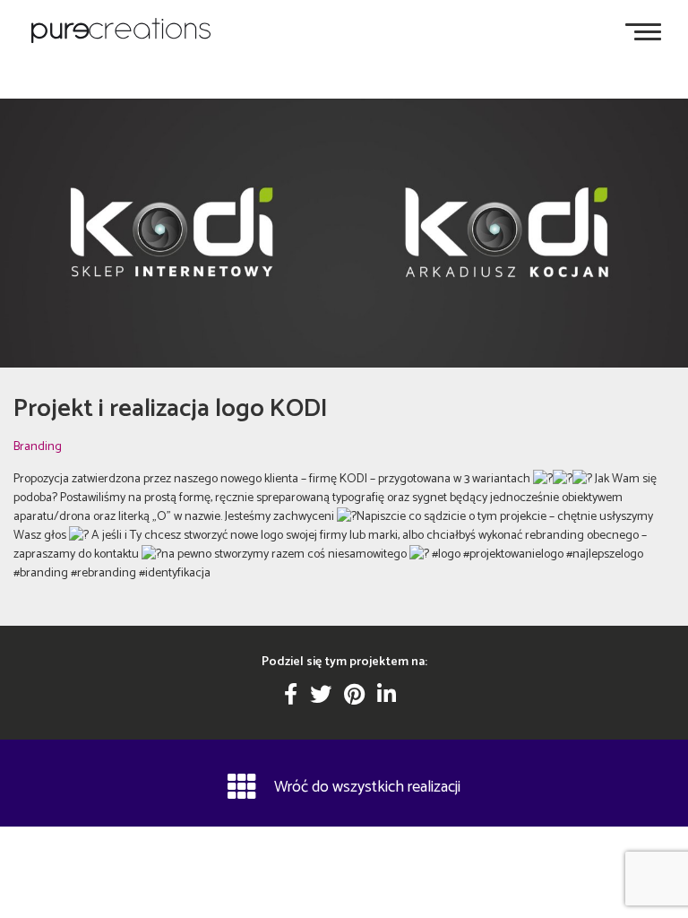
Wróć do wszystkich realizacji (367, 787)
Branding (37, 447)
